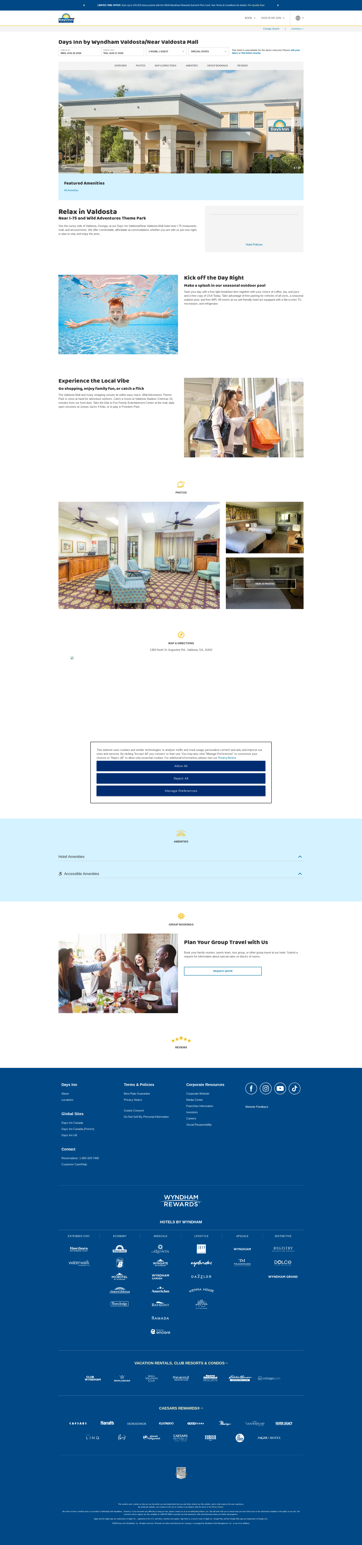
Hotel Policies (254, 244)
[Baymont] (160, 1305)
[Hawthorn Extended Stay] (79, 1250)
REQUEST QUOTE (223, 971)
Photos (140, 66)
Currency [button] (296, 28)
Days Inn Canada (72, 1122)
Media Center (194, 1099)
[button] (84, 5)
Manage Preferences (181, 791)
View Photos (264, 583)
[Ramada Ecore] (160, 1332)
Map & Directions (165, 66)
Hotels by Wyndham (181, 1222)
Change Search (271, 28)
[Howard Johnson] (120, 1291)
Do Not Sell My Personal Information (146, 1116)
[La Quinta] (160, 1250)
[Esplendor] (201, 1263)
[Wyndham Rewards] (181, 1200)
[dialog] (181, 772)
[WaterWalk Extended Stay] (79, 1263)
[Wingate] (160, 1263)
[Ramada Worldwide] (160, 1318)
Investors (192, 1112)
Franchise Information (199, 1106)
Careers (191, 1118)
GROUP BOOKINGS (217, 66)
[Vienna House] (201, 1291)
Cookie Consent (134, 1110)
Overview (120, 66)
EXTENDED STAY (79, 1236)
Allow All (181, 766)
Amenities (192, 66)
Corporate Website (197, 1093)
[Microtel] (120, 1277)
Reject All (181, 778)
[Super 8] (120, 1263)
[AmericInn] (160, 1291)
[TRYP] (201, 1250)
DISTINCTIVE (283, 1236)
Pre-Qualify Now (256, 5)
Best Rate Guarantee (137, 1093)
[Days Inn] (120, 1250)
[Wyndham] (242, 1250)
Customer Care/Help (74, 1164)
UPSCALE (242, 1236)
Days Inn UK (69, 1135)
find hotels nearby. (251, 53)
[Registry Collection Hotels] (283, 1250)
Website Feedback (256, 1106)
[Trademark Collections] (242, 1263)
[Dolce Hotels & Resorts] (283, 1263)
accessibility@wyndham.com (197, 1511)
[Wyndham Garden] (160, 1277)
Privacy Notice (133, 1099)
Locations (67, 1099)
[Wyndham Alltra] (201, 1305)
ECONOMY (120, 1236)
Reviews (242, 66)
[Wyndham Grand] (283, 1277)
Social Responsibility (199, 1124)
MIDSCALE (160, 1236)
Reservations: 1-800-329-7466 (80, 1158)
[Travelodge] (120, 1305)
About (65, 1093)
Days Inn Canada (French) (77, 1129)
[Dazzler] (201, 1277)
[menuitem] (250, 18)
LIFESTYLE (201, 1236)
